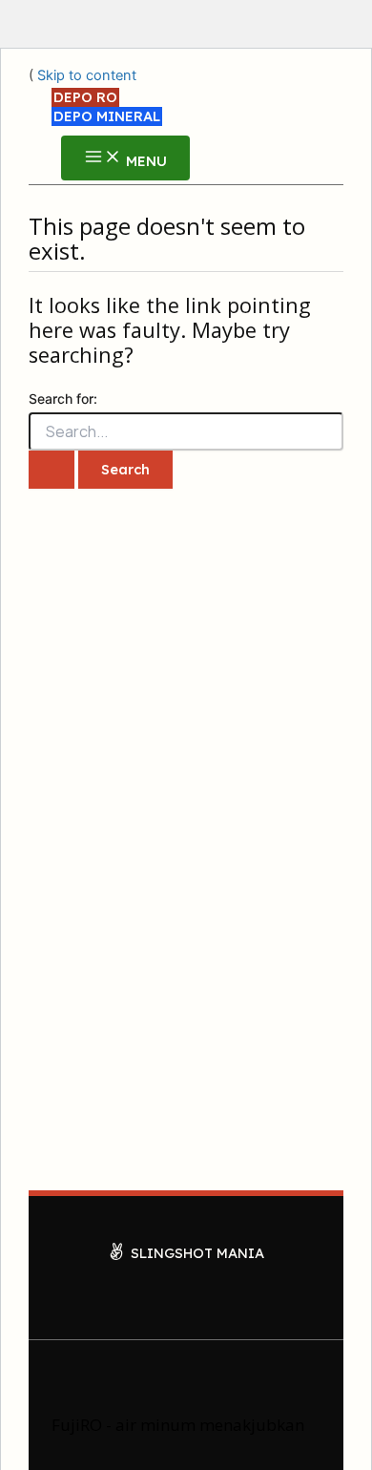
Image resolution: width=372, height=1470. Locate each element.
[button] (85, 97)
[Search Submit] (51, 470)
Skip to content (86, 75)
